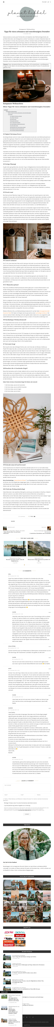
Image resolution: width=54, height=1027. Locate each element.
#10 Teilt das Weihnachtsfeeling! (17, 130)
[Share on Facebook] (30, 516)
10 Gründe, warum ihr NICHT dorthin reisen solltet (24, 972)
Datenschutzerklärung (24, 810)
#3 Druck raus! (13, 119)
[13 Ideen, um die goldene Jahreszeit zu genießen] (4, 1020)
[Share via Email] (34, 516)
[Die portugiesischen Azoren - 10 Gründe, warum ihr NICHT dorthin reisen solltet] (7, 973)
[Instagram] (43, 2)
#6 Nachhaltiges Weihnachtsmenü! (17, 124)
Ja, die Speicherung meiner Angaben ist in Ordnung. (17, 805)
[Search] (50, 2)
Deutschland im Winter (20, 480)
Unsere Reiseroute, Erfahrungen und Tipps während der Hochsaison (28, 964)
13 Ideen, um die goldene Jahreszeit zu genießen (14, 1021)
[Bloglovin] (46, 2)
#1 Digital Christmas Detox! (16, 116)
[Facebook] (42, 2)
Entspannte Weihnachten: (11, 111)
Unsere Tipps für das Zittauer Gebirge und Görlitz (24, 956)
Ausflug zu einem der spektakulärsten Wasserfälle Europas (26, 988)
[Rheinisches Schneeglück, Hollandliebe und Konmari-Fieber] (4, 1008)
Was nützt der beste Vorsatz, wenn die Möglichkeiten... (15, 560)
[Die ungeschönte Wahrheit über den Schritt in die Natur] (4, 997)
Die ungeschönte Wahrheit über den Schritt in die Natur (15, 998)
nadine (13, 521)
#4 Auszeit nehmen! (14, 121)
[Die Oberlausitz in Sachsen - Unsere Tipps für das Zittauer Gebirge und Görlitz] (7, 957)
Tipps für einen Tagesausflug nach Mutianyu (22, 1004)
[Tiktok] (48, 2)
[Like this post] (29, 516)
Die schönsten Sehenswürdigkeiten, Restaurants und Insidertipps (27, 996)
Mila (9, 574)
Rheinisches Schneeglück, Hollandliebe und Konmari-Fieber (14, 1010)
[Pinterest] (45, 2)
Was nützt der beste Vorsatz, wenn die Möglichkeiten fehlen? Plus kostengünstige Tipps (28, 981)
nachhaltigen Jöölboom (41, 313)
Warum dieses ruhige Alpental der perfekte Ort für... (39, 560)
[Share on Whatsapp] (33, 516)
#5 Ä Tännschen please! (15, 122)
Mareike (10, 708)
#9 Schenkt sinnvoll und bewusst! (17, 128)
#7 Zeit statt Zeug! (14, 125)
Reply (50, 574)
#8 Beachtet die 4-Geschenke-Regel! (17, 127)
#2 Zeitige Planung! (14, 117)
